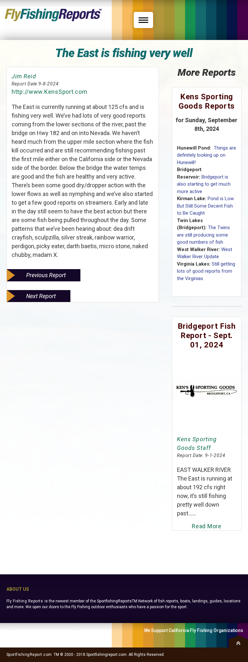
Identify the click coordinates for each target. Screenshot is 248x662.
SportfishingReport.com (29, 654)
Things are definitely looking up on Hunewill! (206, 155)
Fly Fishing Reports (24, 601)
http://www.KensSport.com (49, 91)
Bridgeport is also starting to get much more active (204, 184)
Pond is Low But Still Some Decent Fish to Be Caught (205, 206)
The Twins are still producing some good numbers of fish (203, 235)
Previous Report (46, 275)
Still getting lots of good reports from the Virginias (206, 271)
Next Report (41, 296)
